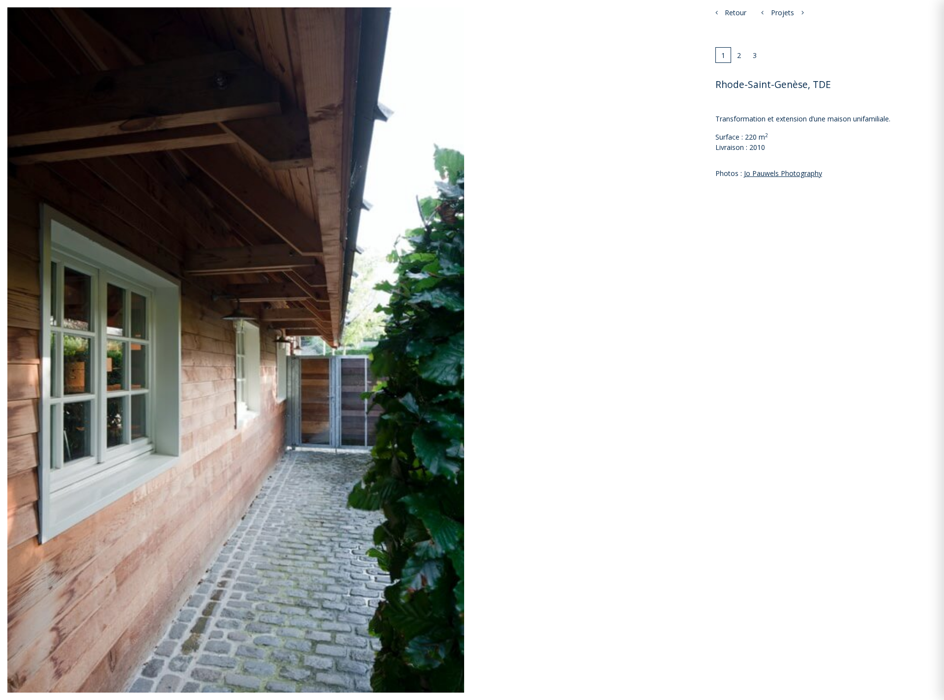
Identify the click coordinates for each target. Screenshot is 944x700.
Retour (734, 12)
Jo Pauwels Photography (783, 173)
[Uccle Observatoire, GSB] (762, 12)
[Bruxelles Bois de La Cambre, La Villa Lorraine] (802, 12)
